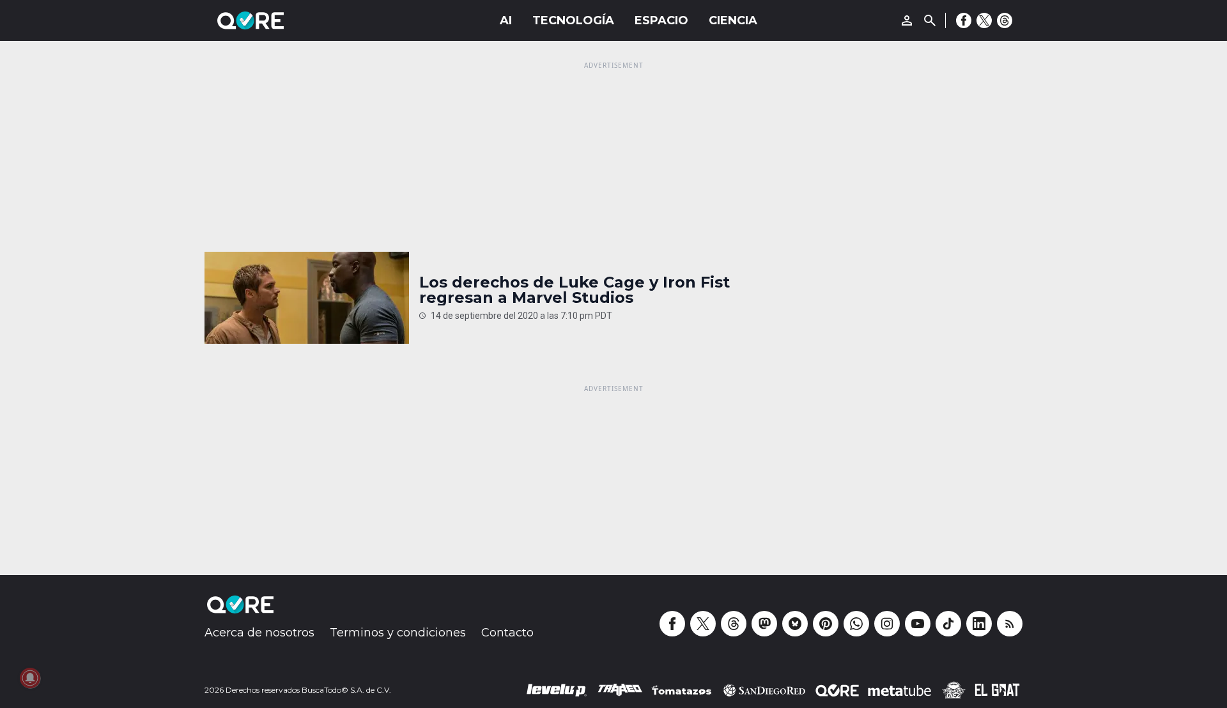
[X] (984, 20)
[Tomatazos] (681, 690)
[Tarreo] (620, 690)
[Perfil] (906, 20)
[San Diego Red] (764, 690)
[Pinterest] (825, 623)
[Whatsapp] (856, 623)
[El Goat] (997, 690)
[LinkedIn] (979, 623)
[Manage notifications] (30, 678)
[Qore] (286, 20)
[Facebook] (963, 20)
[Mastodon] (764, 623)
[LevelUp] (556, 690)
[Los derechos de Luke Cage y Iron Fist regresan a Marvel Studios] (306, 298)
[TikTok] (948, 623)
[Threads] (1004, 20)
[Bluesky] (795, 623)
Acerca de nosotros (259, 633)
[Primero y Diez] (953, 690)
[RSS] (1009, 623)
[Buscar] (929, 20)
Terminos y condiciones (398, 633)
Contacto (507, 633)
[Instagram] (887, 623)
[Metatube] (899, 690)
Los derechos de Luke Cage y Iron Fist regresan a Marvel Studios (574, 290)
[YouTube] (917, 623)
